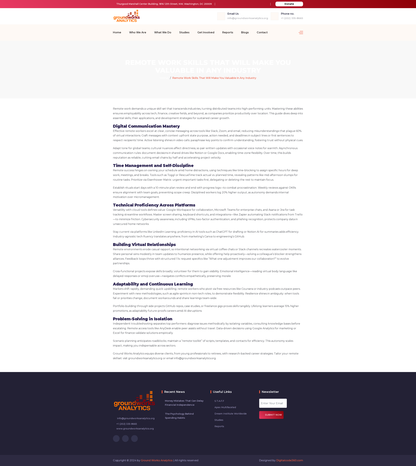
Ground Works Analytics (157, 460)
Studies (184, 32)
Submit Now (273, 414)
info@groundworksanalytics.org (248, 18)
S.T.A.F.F (219, 400)
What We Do (162, 32)
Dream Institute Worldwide (230, 413)
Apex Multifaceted (225, 407)
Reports (227, 32)
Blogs (245, 32)
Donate (289, 3)
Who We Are (137, 32)
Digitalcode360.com (289, 460)
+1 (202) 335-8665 (292, 18)
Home (117, 32)
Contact (262, 32)
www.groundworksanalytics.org (135, 428)
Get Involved (205, 32)
